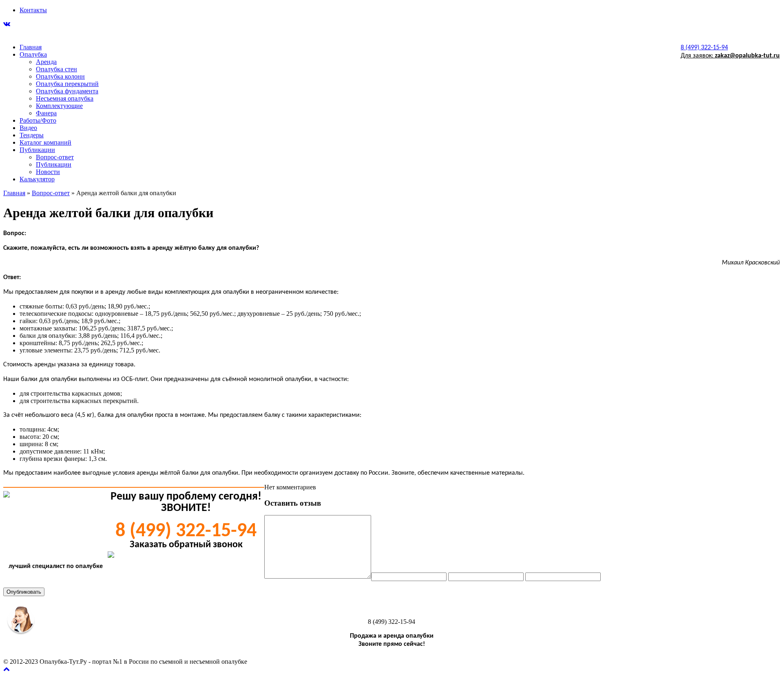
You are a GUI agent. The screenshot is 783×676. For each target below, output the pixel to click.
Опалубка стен (56, 69)
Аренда (46, 61)
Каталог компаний (45, 142)
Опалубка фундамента (67, 91)
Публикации (37, 149)
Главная (31, 47)
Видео (28, 127)
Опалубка (33, 54)
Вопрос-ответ (55, 157)
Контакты (33, 10)
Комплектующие (59, 105)
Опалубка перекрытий (67, 83)
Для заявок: (730, 56)
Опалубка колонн (60, 76)
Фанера (46, 113)
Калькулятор (37, 179)
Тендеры (32, 135)
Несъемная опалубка (64, 98)
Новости (48, 171)
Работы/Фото (38, 120)
